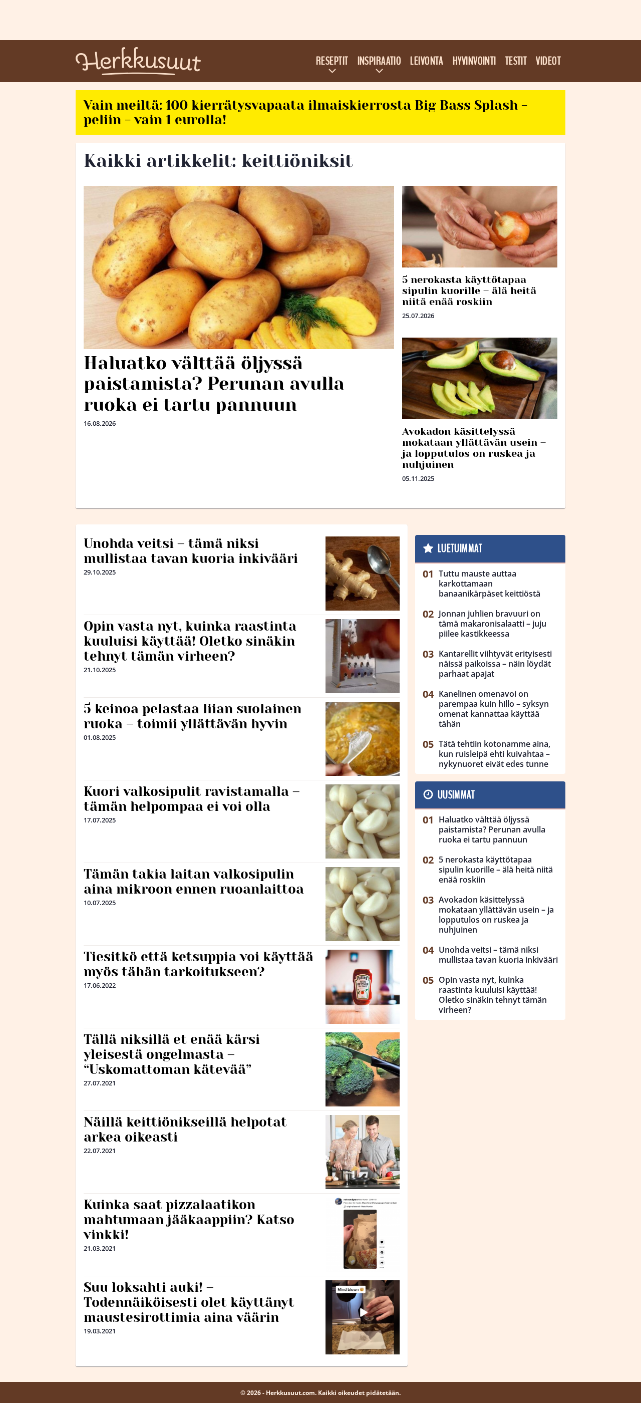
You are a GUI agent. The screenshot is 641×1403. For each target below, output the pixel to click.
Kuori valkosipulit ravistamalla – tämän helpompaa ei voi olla (192, 799)
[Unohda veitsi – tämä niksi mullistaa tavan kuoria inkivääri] (363, 573)
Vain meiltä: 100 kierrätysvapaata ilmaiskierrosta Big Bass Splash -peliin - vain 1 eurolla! (305, 112)
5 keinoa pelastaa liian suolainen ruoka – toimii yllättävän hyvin (192, 716)
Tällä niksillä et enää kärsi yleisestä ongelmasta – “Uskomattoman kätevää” (172, 1054)
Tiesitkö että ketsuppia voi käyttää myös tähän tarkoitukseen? (198, 964)
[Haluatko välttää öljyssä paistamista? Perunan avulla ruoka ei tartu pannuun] (239, 267)
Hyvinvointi (474, 61)
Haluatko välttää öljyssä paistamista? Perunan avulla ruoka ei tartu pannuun (214, 384)
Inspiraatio (380, 61)
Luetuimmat (460, 548)
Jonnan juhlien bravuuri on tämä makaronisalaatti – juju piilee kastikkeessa (492, 623)
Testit (516, 61)
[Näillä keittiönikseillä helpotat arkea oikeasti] (363, 1152)
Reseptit (332, 61)
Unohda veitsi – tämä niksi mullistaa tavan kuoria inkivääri (191, 551)
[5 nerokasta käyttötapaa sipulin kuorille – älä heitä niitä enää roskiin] (479, 226)
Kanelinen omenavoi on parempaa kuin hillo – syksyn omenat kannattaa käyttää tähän (494, 708)
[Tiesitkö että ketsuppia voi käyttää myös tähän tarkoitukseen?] (363, 987)
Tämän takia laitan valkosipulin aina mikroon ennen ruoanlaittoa (194, 882)
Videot (548, 61)
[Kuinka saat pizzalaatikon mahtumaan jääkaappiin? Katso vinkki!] (363, 1235)
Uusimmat (456, 794)
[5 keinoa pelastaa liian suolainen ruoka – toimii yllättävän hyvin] (363, 739)
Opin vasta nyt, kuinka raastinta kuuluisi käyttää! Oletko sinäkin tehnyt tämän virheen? (190, 641)
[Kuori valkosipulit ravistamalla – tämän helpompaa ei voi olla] (363, 821)
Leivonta (427, 61)
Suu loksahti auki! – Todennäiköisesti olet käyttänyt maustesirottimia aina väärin (189, 1302)
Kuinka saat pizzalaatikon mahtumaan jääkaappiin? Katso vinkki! (189, 1219)
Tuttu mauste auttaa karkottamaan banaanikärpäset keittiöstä (489, 583)
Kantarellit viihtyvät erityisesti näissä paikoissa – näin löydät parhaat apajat (495, 663)
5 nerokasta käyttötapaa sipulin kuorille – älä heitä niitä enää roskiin (469, 291)
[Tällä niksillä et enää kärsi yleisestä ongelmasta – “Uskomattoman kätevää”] (363, 1069)
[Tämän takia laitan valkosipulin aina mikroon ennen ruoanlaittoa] (363, 904)
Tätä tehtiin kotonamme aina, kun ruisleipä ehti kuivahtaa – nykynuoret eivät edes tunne (494, 753)
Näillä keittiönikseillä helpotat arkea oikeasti (185, 1129)
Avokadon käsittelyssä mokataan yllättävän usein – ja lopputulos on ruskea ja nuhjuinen (474, 448)
